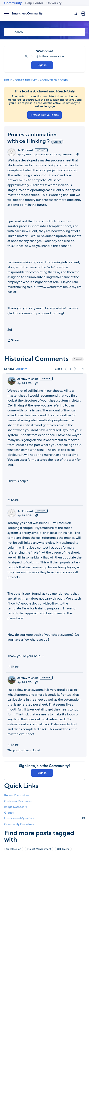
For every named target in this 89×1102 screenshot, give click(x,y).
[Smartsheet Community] (27, 13)
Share (13, 340)
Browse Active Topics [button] (44, 115)
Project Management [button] (39, 849)
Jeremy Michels (27, 379)
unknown (67, 154)
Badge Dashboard (15, 807)
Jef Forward (25, 150)
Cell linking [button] (63, 849)
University (53, 3)
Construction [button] (13, 849)
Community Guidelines (19, 824)
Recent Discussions (16, 795)
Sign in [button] (42, 65)
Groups (9, 813)
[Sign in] (83, 13)
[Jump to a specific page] (81, 369)
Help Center (34, 3)
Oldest (20, 369)
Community (13, 3)
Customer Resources (17, 801)
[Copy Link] (77, 154)
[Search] (75, 13)
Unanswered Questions (44, 818)
